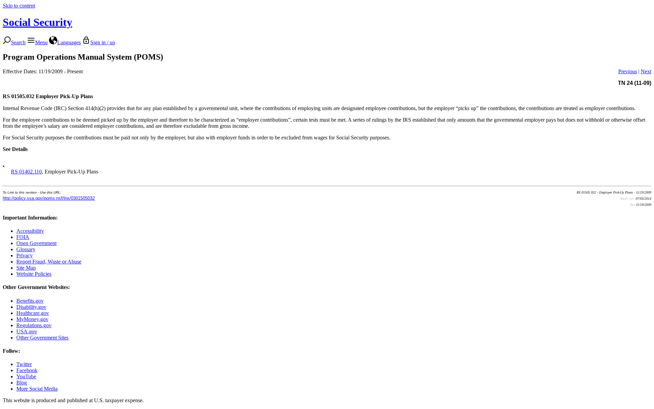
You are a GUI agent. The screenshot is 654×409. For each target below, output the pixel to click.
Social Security (37, 22)
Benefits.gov (30, 301)
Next (646, 71)
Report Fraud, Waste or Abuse (48, 261)
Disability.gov (31, 307)
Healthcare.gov (32, 313)
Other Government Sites (42, 337)
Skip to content (19, 6)
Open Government (36, 243)
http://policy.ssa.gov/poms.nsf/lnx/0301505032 (49, 198)
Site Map (26, 268)
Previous (627, 71)
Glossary (25, 249)
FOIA (22, 237)
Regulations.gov (33, 325)
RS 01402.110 (26, 172)
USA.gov (26, 331)
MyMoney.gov (32, 319)
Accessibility (30, 231)
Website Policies (33, 274)
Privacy (24, 255)
